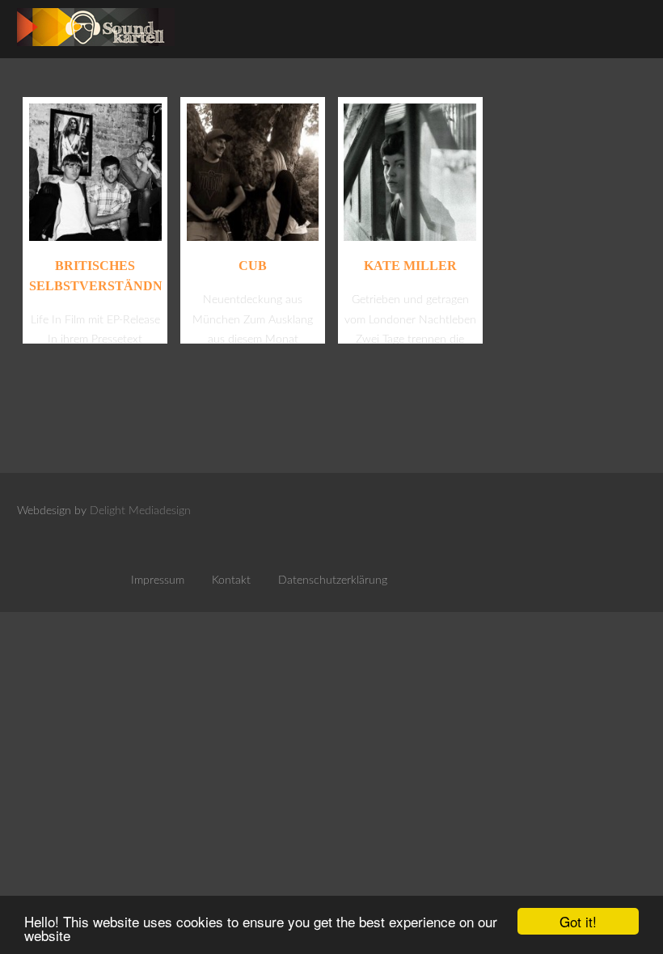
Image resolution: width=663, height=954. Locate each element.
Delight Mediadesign (140, 511)
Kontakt (231, 580)
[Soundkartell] (96, 50)
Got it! (578, 921)
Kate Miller (410, 265)
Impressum (157, 580)
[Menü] (619, 23)
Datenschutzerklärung (332, 580)
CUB (253, 265)
